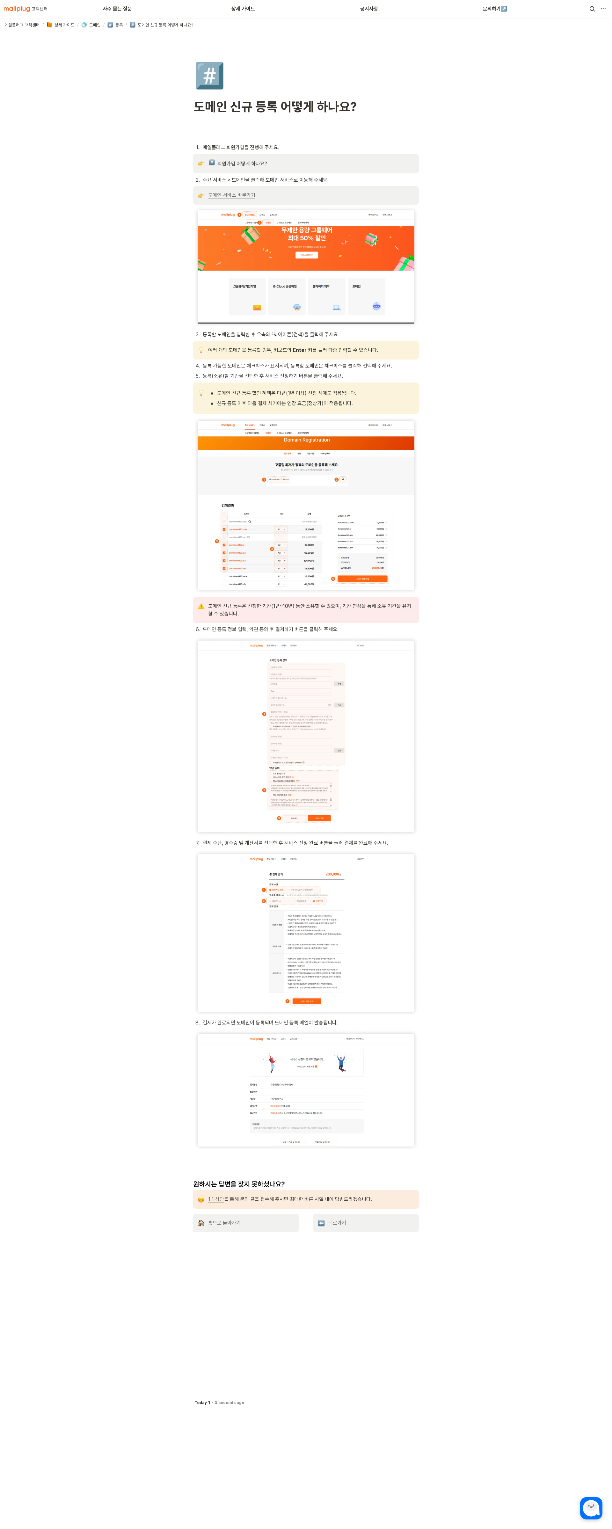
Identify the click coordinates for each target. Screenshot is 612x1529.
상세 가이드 (243, 9)
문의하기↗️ (495, 9)
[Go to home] (25, 9)
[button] (592, 8)
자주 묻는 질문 (117, 9)
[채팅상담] (591, 1508)
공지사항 (369, 9)
